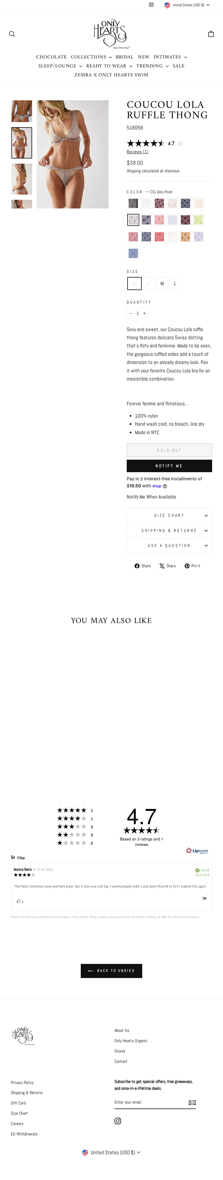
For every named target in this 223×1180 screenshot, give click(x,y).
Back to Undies (115, 970)
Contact (121, 1061)
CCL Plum (146, 219)
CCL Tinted (198, 203)
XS (134, 283)
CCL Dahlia (185, 219)
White (146, 203)
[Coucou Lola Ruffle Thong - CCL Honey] (44, 752)
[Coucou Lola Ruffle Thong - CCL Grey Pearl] (15, 745)
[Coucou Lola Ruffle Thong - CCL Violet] (52, 752)
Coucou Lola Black (133, 203)
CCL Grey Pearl (133, 219)
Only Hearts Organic (130, 1041)
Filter (21, 857)
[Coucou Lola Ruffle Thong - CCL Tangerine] (30, 745)
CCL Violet (198, 236)
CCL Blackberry (159, 203)
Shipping (134, 171)
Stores (119, 1051)
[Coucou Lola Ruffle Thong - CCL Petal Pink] (37, 739)
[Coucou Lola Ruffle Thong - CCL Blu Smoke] (22, 752)
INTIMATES (168, 57)
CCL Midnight (185, 203)
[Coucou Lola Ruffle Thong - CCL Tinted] (52, 739)
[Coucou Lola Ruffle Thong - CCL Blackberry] (30, 739)
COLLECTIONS (89, 57)
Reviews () (137, 152)
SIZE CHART (169, 515)
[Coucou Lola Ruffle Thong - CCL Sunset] (30, 752)
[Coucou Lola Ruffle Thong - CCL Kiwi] (52, 745)
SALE (179, 66)
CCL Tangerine (159, 219)
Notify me (169, 465)
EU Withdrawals (24, 1134)
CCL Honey (185, 236)
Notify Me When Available (151, 496)
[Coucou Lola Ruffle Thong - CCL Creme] (37, 752)
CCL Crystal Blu (172, 219)
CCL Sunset (159, 236)
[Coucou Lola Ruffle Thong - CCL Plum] (22, 745)
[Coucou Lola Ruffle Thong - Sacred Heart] (15, 752)
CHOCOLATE (51, 57)
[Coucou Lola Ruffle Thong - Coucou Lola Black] (15, 739)
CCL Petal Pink (172, 203)
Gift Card (18, 1103)
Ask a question (169, 545)
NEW (144, 57)
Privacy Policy (22, 1082)
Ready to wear (107, 66)
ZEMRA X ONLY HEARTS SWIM (111, 75)
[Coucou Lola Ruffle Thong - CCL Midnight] (44, 739)
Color (149, 191)
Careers (17, 1123)
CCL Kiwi (198, 219)
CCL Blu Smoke (146, 236)
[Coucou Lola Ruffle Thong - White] (22, 739)
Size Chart (19, 1113)
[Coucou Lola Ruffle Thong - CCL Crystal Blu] (37, 745)
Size (133, 271)
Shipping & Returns (169, 530)
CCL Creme (172, 236)
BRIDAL (125, 57)
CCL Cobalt (133, 253)
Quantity (139, 302)
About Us (121, 1030)
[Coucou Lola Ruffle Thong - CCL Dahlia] (44, 745)
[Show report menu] (204, 899)
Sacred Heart (133, 236)
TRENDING (150, 66)
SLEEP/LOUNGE (58, 66)
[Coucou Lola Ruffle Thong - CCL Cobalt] (33, 758)
